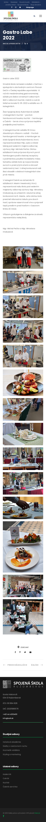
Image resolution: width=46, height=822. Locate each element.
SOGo (6, 2)
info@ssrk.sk (8, 718)
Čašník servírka (10, 786)
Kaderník (7, 774)
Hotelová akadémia (12, 742)
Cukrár (6, 778)
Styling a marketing (12, 754)
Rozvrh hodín (25, 2)
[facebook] (11, 7)
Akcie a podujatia (11, 43)
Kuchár (6, 782)
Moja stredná (36, 5)
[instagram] (15, 7)
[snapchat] (20, 7)
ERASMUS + (36, 2)
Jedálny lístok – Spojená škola (16, 5)
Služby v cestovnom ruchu (15, 746)
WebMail (14, 2)
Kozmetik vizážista (11, 750)
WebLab (37, 813)
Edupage (30, 7)
